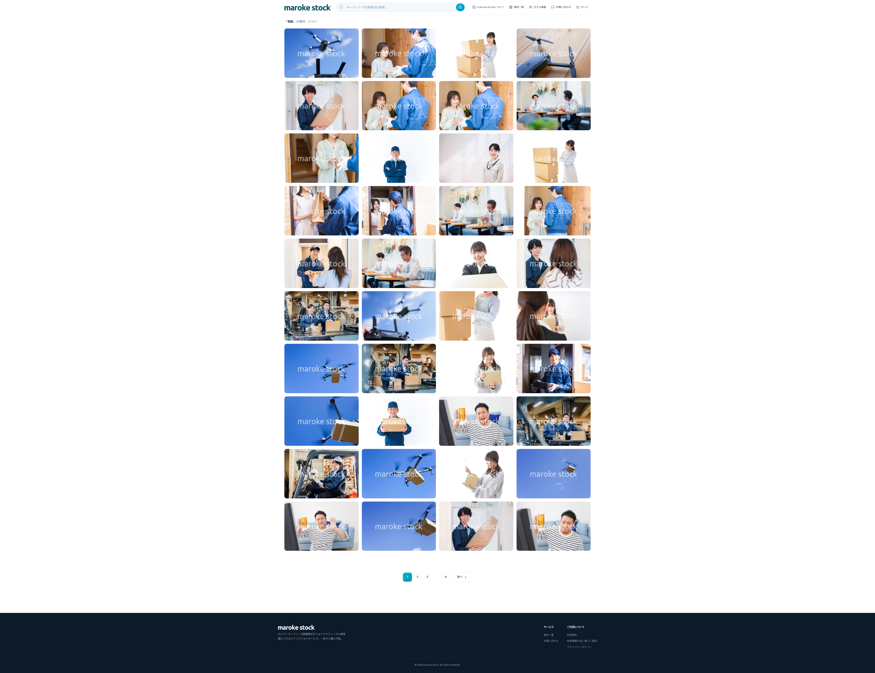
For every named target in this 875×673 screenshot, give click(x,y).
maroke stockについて (490, 7)
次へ (459, 577)
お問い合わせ (563, 7)
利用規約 (572, 635)
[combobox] (400, 7)
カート (584, 7)
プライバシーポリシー (579, 647)
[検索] (460, 7)
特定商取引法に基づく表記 (582, 640)
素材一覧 (519, 7)
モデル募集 (540, 7)
